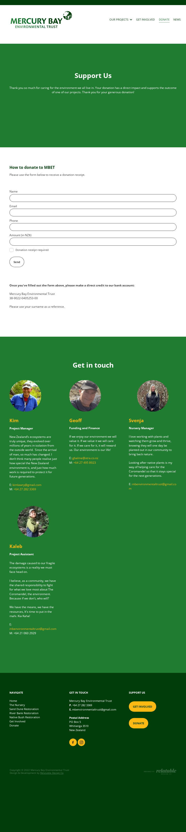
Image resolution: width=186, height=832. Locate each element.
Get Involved (17, 721)
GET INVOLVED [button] (142, 706)
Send (17, 262)
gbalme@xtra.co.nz (85, 458)
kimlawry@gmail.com (27, 485)
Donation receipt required (32, 250)
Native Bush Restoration (24, 717)
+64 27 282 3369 (25, 489)
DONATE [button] (138, 723)
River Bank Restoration (24, 713)
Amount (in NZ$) (20, 235)
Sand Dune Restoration (24, 709)
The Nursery (17, 705)
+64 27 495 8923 (84, 463)
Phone (13, 220)
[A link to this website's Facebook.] (73, 742)
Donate (14, 725)
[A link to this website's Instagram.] (81, 742)
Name (13, 191)
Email (13, 206)
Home (13, 701)
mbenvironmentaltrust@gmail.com (32, 629)
